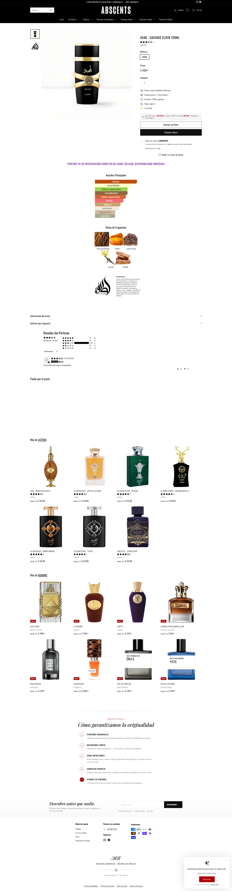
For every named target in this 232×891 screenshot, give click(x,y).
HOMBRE (42, 575)
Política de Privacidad (107, 886)
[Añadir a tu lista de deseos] (70, 458)
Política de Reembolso (91, 886)
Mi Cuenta (72, 19)
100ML (144, 56)
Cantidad (144, 77)
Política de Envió (122, 886)
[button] (146, 41)
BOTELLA (143, 51)
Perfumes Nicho (127, 19)
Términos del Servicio (136, 886)
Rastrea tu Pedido (165, 19)
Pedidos (78, 829)
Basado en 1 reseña (51, 340)
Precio (142, 65)
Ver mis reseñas (81, 832)
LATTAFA (143, 44)
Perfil (77, 836)
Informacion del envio (40, 316)
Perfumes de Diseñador (105, 19)
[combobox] (42, 10)
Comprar (86, 19)
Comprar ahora (171, 132)
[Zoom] (87, 74)
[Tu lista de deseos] (188, 10)
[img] (57, 358)
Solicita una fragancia (40, 323)
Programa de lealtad (83, 840)
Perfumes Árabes (146, 19)
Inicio (62, 19)
